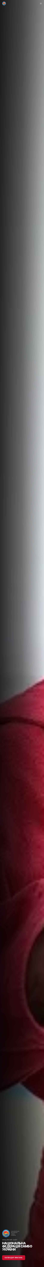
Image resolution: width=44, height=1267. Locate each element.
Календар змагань (14, 1258)
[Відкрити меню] (41, 3)
